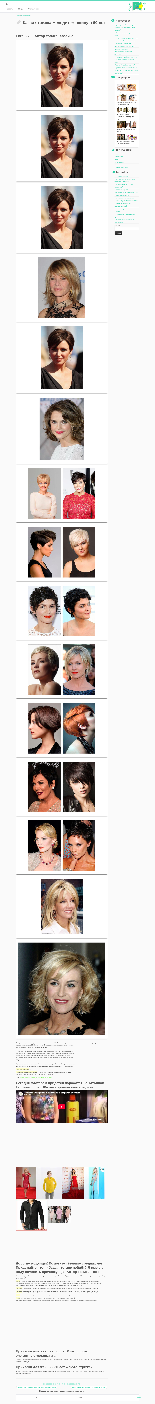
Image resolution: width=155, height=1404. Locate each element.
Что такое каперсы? (122, 176)
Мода (20, 8)
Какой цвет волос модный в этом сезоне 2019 (88, 1387)
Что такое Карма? (121, 190)
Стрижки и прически (121, 168)
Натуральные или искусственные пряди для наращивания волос (125, 116)
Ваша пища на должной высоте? (126, 201)
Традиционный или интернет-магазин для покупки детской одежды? (125, 27)
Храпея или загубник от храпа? (126, 68)
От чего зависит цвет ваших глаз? (127, 192)
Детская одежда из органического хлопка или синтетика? (124, 51)
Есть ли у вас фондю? (123, 195)
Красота (9, 8)
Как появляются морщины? (125, 198)
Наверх (139, 1397)
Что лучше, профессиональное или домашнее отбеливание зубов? (126, 59)
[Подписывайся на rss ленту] (7, 4)
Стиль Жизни (33, 8)
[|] (137, 6)
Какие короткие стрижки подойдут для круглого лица (37, 1387)
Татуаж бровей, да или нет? (125, 65)
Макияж (117, 165)
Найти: (117, 226)
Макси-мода (25, 15)
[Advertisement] (91, 1057)
